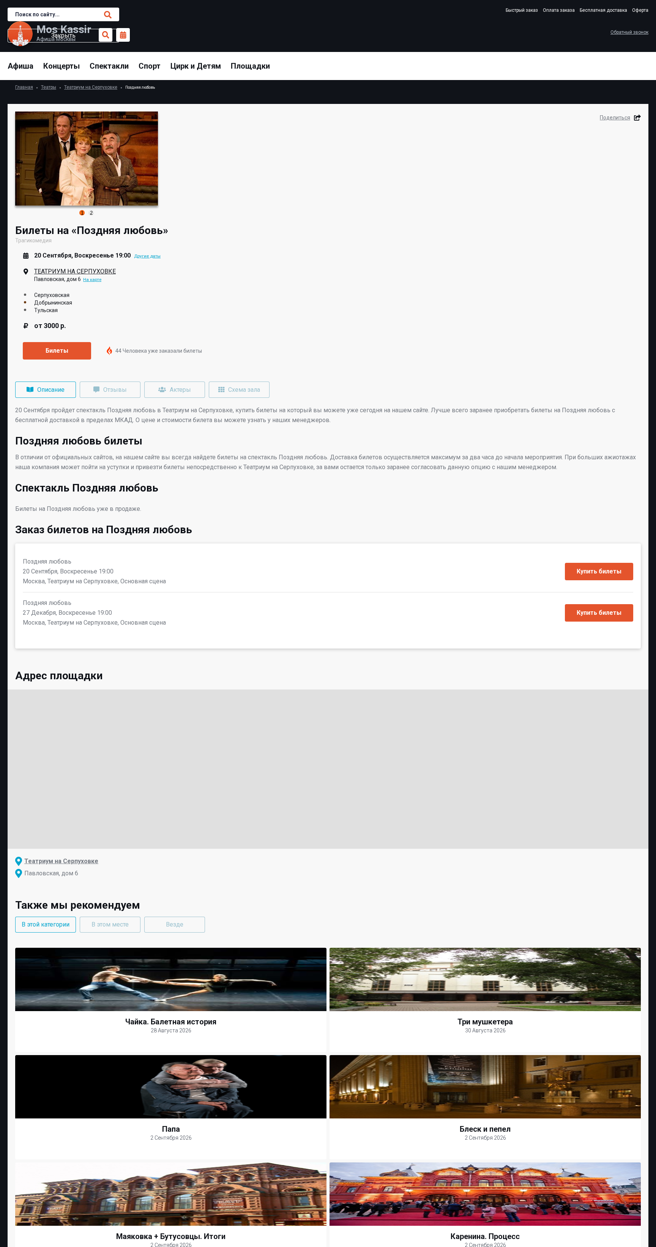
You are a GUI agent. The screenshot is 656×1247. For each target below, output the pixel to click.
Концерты (61, 66)
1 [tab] (82, 213)
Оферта (640, 10)
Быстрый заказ (522, 10)
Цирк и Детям (195, 66)
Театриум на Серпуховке (90, 87)
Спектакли (109, 66)
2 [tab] (91, 213)
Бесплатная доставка (603, 10)
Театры (48, 87)
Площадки (250, 66)
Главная (24, 87)
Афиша (20, 66)
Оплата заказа (559, 10)
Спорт (150, 66)
